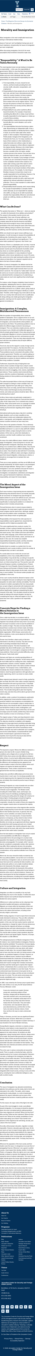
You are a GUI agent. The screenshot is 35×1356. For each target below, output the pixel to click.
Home (3, 21)
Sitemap (27, 1338)
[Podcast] (30, 1306)
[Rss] (25, 1306)
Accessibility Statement (17, 1340)
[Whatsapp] (7, 1311)
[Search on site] (32, 9)
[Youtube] (12, 1306)
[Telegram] (21, 1306)
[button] (17, 6)
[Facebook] (3, 1306)
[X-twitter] (7, 1306)
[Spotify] (3, 1311)
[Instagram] (16, 1306)
